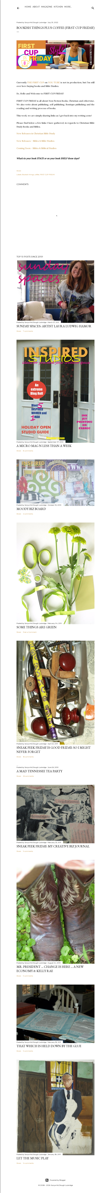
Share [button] (19, 171)
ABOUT (36, 7)
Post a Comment (30, 632)
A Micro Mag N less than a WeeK (44, 446)
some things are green (37, 627)
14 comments (28, 1163)
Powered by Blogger (58, 1180)
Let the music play (32, 1158)
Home (28, 7)
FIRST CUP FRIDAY (47, 175)
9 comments (28, 851)
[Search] (92, 7)
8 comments (28, 451)
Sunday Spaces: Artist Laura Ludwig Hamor (54, 326)
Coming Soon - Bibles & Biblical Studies (36, 148)
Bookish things (28, 175)
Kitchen (58, 7)
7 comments (28, 331)
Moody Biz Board (31, 509)
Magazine (46, 7)
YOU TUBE (54, 82)
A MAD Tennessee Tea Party (39, 771)
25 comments (28, 776)
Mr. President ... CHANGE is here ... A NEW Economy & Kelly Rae (50, 969)
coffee (37, 175)
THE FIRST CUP (35, 82)
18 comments (28, 757)
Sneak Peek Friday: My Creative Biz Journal (53, 846)
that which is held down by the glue (49, 1046)
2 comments (28, 514)
